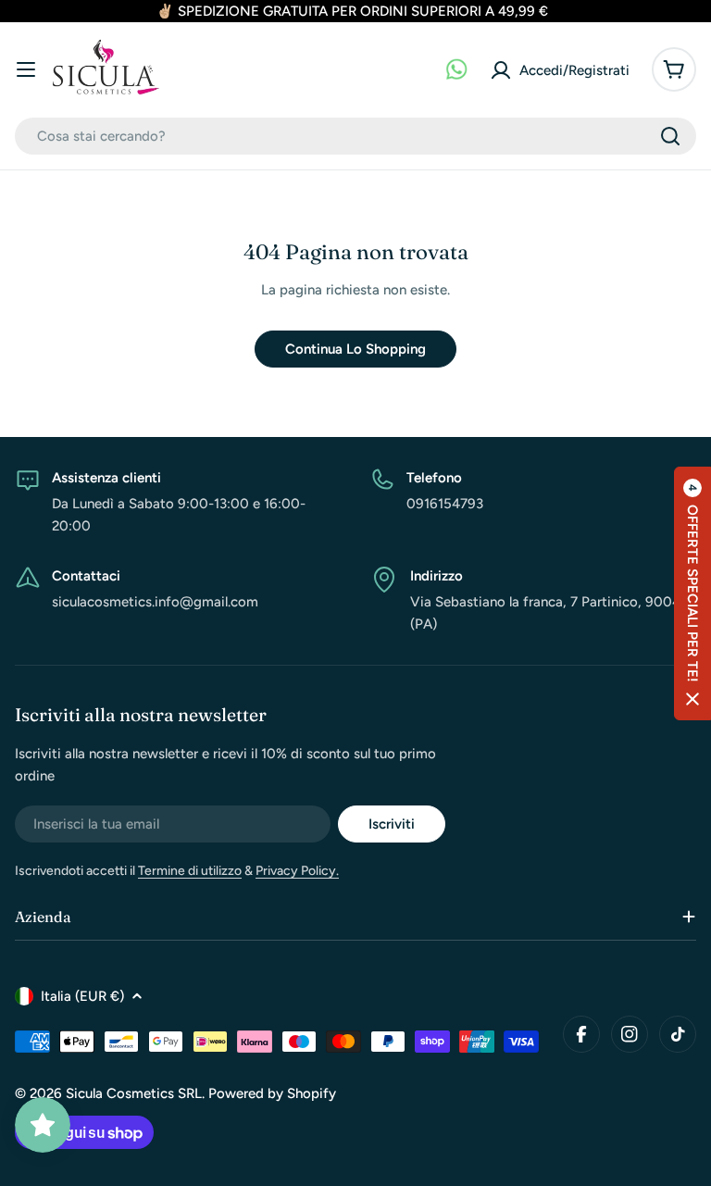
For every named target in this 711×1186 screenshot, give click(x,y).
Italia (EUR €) (82, 996)
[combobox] (355, 136)
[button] (692, 593)
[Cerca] (670, 136)
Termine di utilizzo (190, 871)
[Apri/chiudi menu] (26, 69)
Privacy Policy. (297, 871)
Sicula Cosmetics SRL (134, 1093)
